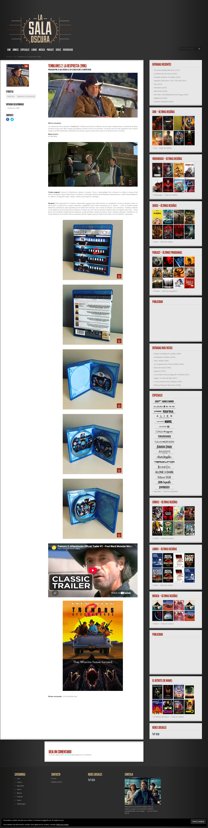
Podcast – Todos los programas (165, 291)
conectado (68, 755)
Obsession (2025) (160, 88)
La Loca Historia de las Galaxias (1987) (168, 382)
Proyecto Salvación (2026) (163, 102)
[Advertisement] (93, 719)
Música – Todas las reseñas (164, 624)
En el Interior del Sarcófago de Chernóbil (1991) (171, 375)
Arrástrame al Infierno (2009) (164, 357)
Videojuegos (68, 49)
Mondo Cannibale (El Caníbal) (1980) (167, 354)
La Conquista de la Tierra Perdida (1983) (169, 364)
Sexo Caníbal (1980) (161, 361)
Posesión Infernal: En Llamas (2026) (167, 77)
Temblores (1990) (13, 108)
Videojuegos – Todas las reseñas (165, 195)
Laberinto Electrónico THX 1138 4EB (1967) (170, 81)
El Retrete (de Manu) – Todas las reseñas (169, 717)
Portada (9, 57)
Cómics (16, 49)
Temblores (10, 96)
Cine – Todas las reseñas (163, 148)
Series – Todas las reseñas (163, 242)
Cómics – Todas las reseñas (164, 538)
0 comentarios (86, 69)
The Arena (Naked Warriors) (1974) (167, 70)
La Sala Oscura (63, 69)
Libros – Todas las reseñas (163, 585)
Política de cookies (62, 824)
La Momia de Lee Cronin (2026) (165, 74)
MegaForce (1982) (160, 98)
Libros (34, 49)
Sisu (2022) (158, 84)
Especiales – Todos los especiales (166, 491)
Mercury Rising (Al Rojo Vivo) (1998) (167, 385)
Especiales (24, 49)
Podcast (50, 49)
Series (58, 49)
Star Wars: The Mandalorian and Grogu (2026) (171, 95)
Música (42, 49)
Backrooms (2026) (160, 91)
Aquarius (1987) (160, 371)
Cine (9, 49)
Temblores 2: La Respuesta (26, 96)
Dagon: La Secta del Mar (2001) (165, 378)
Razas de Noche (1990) (162, 368)
